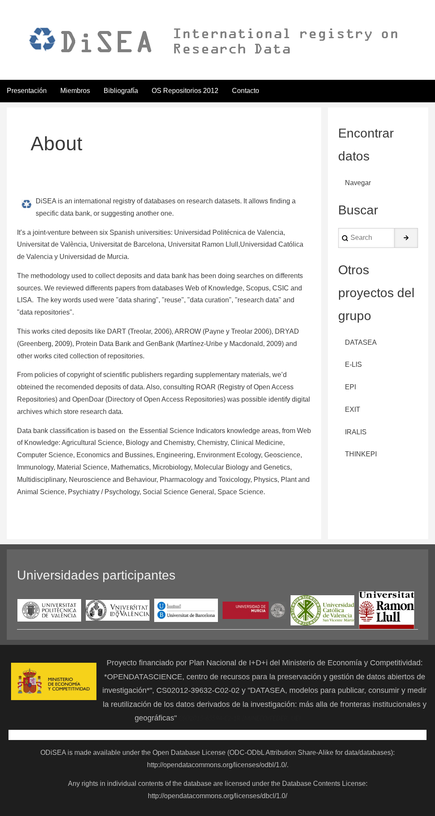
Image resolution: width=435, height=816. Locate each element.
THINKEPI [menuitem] (361, 454)
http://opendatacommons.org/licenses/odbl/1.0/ (217, 764)
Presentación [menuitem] (27, 90)
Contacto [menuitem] (245, 90)
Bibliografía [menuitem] (121, 90)
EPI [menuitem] (350, 387)
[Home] (211, 41)
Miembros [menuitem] (75, 90)
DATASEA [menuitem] (361, 342)
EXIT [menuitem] (352, 409)
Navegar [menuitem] (358, 182)
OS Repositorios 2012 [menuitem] (185, 90)
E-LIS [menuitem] (353, 364)
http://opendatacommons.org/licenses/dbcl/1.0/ (217, 795)
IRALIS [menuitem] (356, 432)
